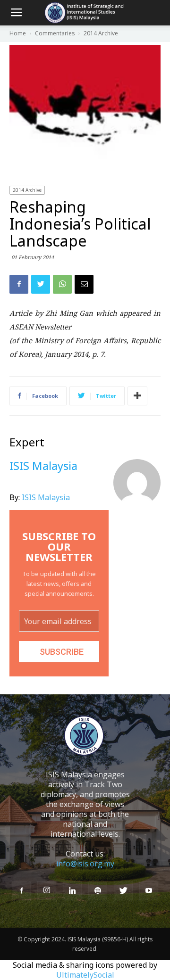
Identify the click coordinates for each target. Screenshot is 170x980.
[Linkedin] (72, 890)
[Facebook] (21, 890)
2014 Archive (27, 190)
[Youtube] (148, 890)
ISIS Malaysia (46, 497)
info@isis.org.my (85, 863)
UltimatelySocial (85, 975)
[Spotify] (97, 890)
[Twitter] (123, 890)
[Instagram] (46, 890)
